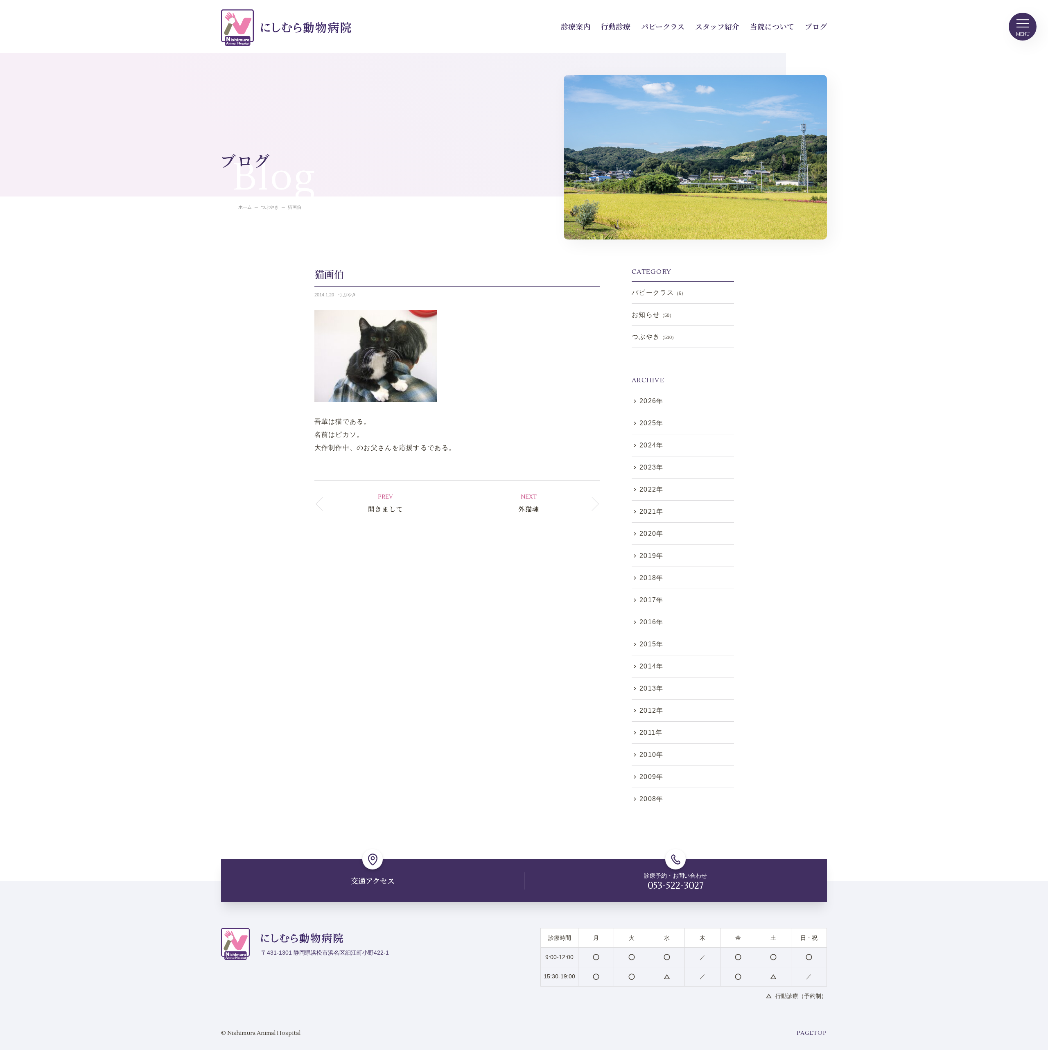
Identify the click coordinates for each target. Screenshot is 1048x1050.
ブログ (816, 26)
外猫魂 (529, 509)
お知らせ (653, 314)
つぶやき (347, 294)
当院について (772, 26)
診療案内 (575, 26)
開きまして (385, 509)
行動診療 (615, 26)
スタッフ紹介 (717, 26)
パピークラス (662, 26)
